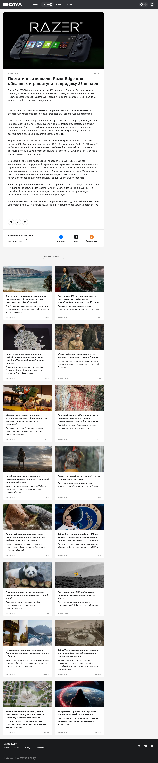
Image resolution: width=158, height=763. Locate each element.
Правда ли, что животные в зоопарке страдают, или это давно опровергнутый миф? (27, 595)
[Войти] (152, 4)
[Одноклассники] (139, 745)
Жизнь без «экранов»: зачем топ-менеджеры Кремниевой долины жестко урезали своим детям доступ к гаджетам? (27, 419)
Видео (59, 4)
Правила (40, 748)
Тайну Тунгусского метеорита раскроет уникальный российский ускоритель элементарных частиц (78, 653)
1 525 (99, 555)
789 (47, 733)
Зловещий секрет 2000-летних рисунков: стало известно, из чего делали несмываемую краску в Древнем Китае (79, 418)
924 (47, 675)
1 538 (47, 555)
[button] (11, 222)
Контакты (17, 748)
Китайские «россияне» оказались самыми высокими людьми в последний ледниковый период (27, 479)
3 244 (99, 379)
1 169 (47, 614)
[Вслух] (12, 4)
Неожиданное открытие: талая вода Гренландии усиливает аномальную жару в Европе (27, 653)
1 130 (99, 614)
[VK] (145, 745)
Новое (47, 4)
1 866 (99, 498)
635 (99, 733)
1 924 (47, 498)
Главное (34, 4)
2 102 (99, 439)
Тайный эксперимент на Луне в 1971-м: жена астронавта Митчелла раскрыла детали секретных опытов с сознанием (78, 537)
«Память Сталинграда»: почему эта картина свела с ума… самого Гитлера (78, 355)
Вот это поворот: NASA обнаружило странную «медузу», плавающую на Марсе (76, 595)
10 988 (46, 317)
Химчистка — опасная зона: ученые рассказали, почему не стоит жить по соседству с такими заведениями (25, 714)
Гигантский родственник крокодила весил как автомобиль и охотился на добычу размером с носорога (25, 537)
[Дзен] (152, 745)
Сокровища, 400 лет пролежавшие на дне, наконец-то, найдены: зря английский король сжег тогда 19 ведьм (78, 299)
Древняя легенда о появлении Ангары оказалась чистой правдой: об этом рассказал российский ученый (26, 299)
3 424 (47, 379)
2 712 (47, 439)
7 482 (99, 317)
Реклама (6, 748)
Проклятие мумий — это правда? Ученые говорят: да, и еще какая (79, 477)
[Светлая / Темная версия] (143, 4)
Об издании (29, 748)
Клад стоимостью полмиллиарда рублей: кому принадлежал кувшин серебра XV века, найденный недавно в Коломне (26, 358)
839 (99, 675)
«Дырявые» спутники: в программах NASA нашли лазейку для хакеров (77, 712)
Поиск (69, 4)
